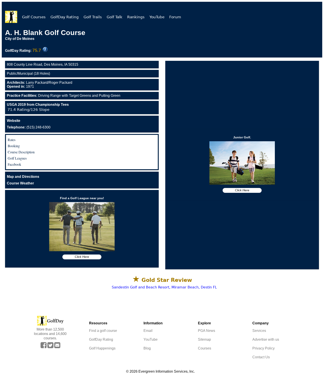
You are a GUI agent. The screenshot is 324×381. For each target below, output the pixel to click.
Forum (175, 17)
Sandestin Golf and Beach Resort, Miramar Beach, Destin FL (164, 287)
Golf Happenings (102, 348)
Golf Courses (34, 17)
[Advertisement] (242, 95)
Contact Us (261, 357)
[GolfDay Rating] (45, 50)
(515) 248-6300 (28, 127)
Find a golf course (103, 331)
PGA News (206, 331)
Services (259, 331)
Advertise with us (265, 339)
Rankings (136, 17)
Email (148, 331)
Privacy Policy (263, 348)
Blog (147, 348)
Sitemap (204, 339)
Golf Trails (93, 17)
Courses (204, 348)
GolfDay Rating (64, 17)
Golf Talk (114, 17)
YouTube (156, 17)
